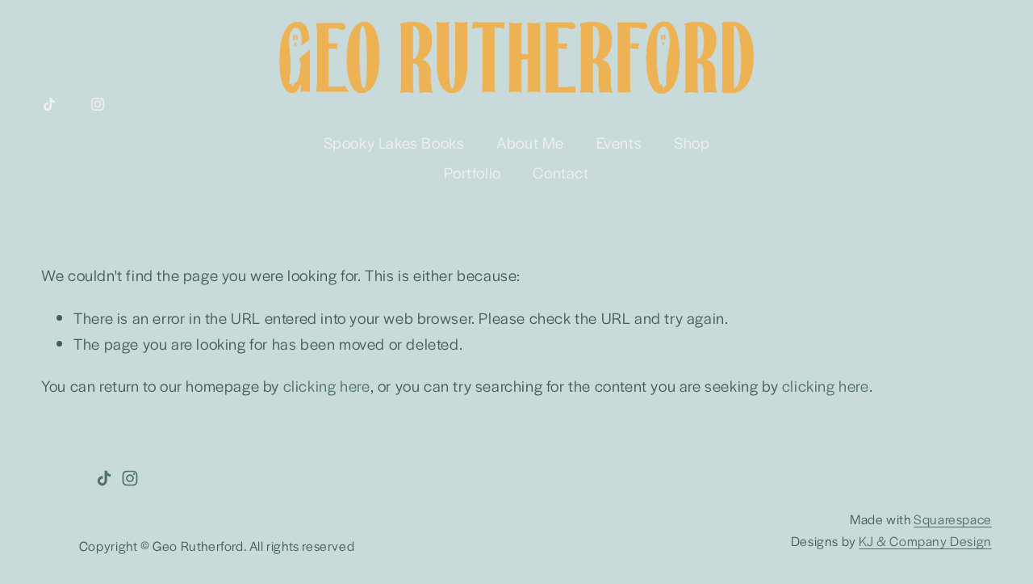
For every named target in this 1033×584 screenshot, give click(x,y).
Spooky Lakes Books (394, 142)
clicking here (326, 386)
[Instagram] (98, 104)
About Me (530, 142)
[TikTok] (49, 104)
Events (619, 142)
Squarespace (953, 519)
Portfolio (472, 172)
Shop (691, 142)
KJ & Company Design (925, 540)
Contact (560, 172)
